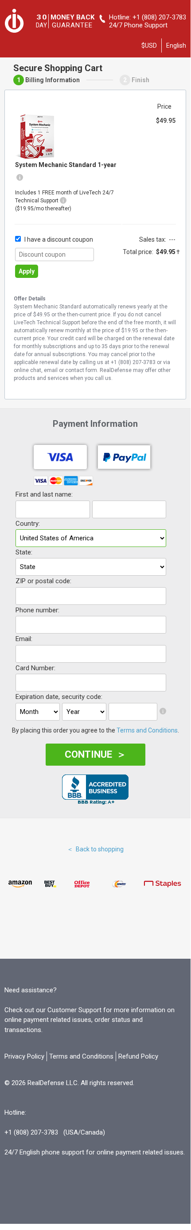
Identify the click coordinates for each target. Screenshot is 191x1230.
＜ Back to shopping (95, 849)
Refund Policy (138, 1056)
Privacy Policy (24, 1056)
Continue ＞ (95, 754)
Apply (27, 271)
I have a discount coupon (58, 239)
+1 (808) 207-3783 (159, 17)
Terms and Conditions (147, 730)
